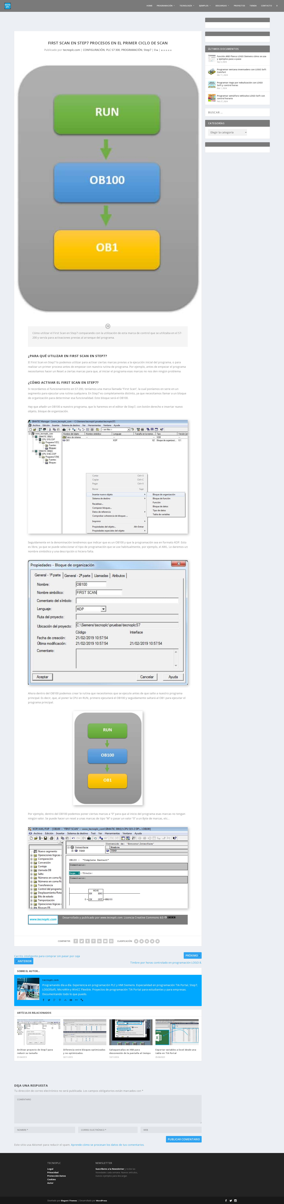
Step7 (147, 50)
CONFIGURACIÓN (94, 50)
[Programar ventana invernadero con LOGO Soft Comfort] (212, 71)
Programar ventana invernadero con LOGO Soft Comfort (241, 70)
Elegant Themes (69, 1200)
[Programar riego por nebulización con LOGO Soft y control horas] (212, 84)
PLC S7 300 (113, 50)
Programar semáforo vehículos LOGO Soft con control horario (241, 97)
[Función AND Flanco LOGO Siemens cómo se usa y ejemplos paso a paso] (212, 58)
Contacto (266, 5)
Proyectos (239, 5)
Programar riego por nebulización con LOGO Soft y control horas (240, 84)
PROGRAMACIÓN (131, 50)
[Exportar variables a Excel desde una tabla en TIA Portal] (177, 1032)
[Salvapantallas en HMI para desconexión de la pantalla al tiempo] (131, 1032)
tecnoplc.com (71, 50)
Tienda (253, 5)
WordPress (101, 1200)
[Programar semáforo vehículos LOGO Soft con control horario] (212, 97)
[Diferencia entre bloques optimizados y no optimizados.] (84, 1032)
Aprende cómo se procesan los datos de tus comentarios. (107, 1144)
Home (149, 5)
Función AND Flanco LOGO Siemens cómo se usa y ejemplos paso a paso (241, 57)
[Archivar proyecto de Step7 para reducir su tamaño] (38, 1032)
